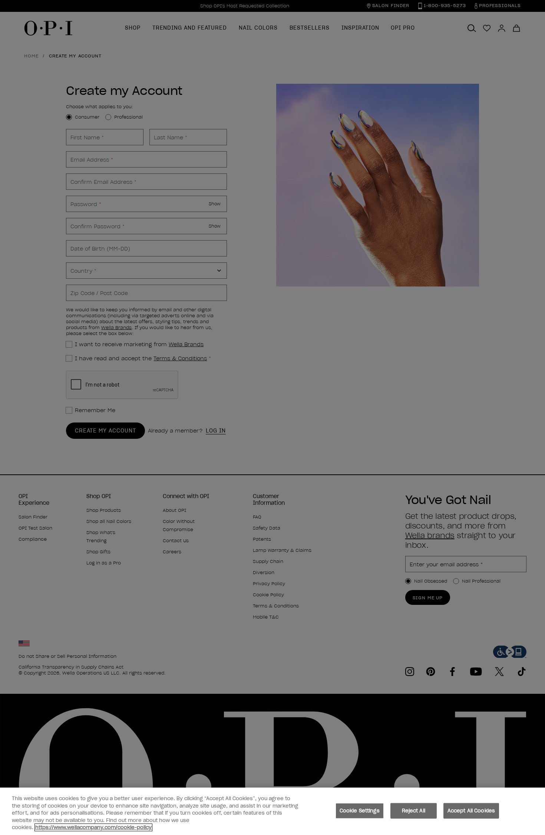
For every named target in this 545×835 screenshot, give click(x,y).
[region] (272, 811)
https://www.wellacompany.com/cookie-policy (93, 827)
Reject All (413, 811)
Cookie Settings (360, 811)
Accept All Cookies (471, 811)
